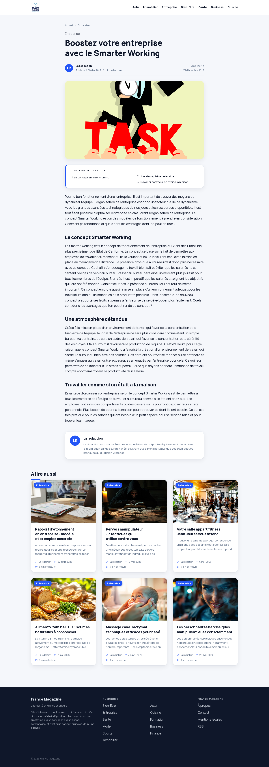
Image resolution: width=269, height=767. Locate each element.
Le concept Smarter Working (91, 177)
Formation (157, 719)
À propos (118, 453)
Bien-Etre (188, 7)
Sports (107, 733)
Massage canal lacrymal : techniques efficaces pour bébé (133, 629)
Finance (155, 733)
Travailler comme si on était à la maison (164, 182)
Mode (107, 726)
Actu (135, 7)
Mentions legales (210, 719)
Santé (203, 7)
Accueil (69, 25)
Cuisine (232, 7)
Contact (203, 712)
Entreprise (169, 7)
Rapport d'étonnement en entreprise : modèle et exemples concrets (54, 534)
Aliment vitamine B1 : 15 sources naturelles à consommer (62, 629)
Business (217, 7)
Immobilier (150, 7)
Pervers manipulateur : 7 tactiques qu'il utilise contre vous (124, 534)
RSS (201, 726)
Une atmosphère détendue (157, 176)
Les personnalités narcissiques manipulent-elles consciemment (205, 629)
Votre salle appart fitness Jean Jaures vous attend (198, 531)
